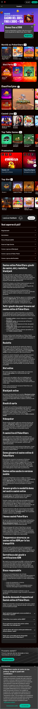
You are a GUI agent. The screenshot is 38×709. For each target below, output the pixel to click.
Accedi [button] (28, 2)
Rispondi (31, 218)
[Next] (34, 165)
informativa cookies (9, 702)
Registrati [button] (34, 2)
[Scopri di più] (32, 26)
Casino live (6, 439)
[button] (19, 666)
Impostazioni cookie (12, 705)
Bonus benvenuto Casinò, (10, 523)
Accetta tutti (25, 705)
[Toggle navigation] (2, 2)
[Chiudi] (35, 669)
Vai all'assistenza (8, 659)
